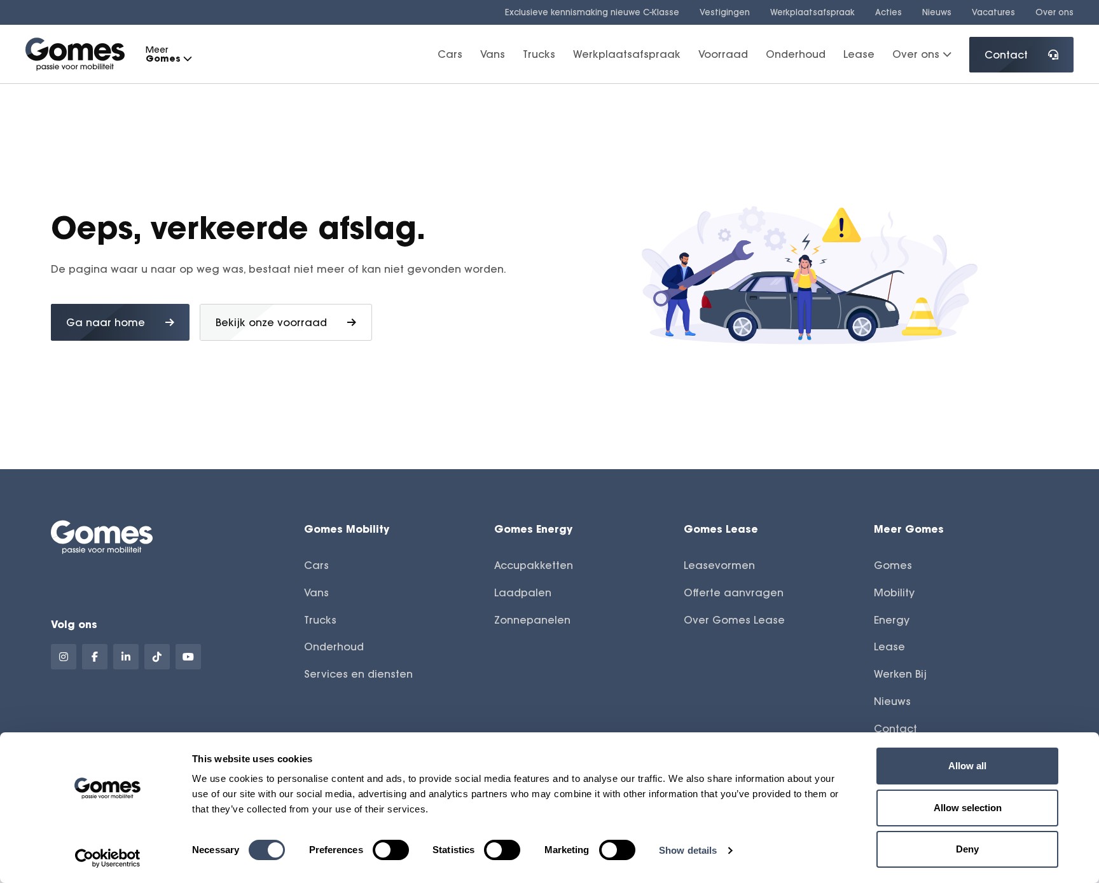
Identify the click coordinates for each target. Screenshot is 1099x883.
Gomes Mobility (346, 528)
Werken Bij (900, 673)
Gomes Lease (721, 528)
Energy (891, 619)
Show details (688, 850)
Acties (888, 12)
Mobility (894, 592)
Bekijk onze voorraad (271, 322)
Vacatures (993, 12)
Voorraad (723, 54)
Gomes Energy (533, 528)
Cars (450, 54)
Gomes (893, 565)
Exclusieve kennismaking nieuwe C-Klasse (592, 12)
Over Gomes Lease (734, 619)
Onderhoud (796, 54)
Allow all (967, 765)
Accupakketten (533, 565)
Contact (1006, 54)
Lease (858, 54)
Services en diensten (358, 673)
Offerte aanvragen (734, 592)
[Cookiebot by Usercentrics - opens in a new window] (107, 858)
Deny (967, 849)
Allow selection (968, 807)
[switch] (391, 850)
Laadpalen (522, 592)
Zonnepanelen (532, 619)
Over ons (1054, 12)
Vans (492, 54)
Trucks (539, 54)
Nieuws (936, 12)
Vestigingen (725, 12)
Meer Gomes (909, 528)
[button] (187, 58)
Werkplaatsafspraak (812, 12)
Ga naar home (105, 322)
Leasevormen (719, 565)
